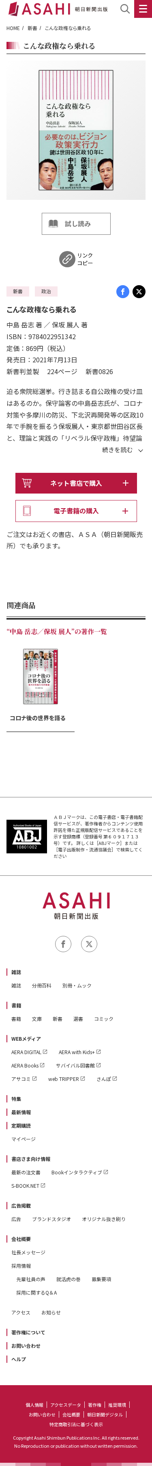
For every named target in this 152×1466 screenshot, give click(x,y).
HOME (13, 27)
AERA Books (25, 1065)
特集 (16, 1098)
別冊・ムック (77, 985)
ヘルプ (18, 1359)
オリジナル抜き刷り (104, 1218)
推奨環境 (117, 1404)
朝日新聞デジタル (105, 1414)
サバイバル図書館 (75, 1065)
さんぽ (103, 1078)
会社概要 (21, 1238)
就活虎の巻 (68, 1278)
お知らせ (51, 1312)
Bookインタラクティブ (76, 1172)
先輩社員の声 (30, 1278)
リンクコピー (85, 259)
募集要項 (101, 1278)
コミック (103, 1018)
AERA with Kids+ (77, 1051)
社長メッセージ (28, 1252)
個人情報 (34, 1404)
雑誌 (16, 971)
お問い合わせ (26, 1345)
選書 (78, 1018)
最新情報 (21, 1112)
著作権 (94, 1404)
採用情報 (21, 1265)
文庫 (37, 1018)
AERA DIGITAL (26, 1051)
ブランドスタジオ (51, 1218)
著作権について (28, 1332)
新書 (32, 27)
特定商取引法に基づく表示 (76, 1424)
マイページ (23, 1138)
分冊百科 (41, 985)
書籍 (16, 1005)
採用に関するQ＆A (36, 1292)
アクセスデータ (65, 1404)
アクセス (20, 1312)
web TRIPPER (63, 1078)
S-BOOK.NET (25, 1185)
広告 (16, 1218)
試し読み (78, 223)
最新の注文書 (26, 1172)
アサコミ (21, 1078)
